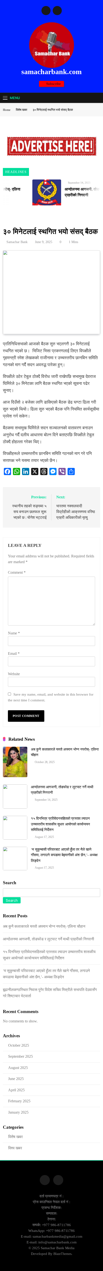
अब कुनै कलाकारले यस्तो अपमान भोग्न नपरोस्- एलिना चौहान (44, 926)
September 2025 (20, 1056)
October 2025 (18, 1045)
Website (14, 674)
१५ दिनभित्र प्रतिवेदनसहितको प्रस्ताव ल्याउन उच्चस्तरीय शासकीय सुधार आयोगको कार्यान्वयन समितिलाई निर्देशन (60, 824)
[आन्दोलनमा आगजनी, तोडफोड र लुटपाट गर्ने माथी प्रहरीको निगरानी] (42, 193)
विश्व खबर (15, 1148)
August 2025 (18, 1068)
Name (14, 633)
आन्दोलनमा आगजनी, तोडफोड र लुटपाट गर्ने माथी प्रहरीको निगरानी (48, 939)
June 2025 (16, 1079)
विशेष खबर (12, 218)
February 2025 (19, 1101)
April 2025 (16, 1090)
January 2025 (18, 1112)
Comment (17, 572)
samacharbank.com (51, 72)
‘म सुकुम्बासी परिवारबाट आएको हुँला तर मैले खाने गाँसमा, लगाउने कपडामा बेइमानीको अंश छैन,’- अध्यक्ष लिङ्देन (64, 855)
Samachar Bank (17, 242)
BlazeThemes (62, 1254)
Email (14, 653)
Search (9, 882)
